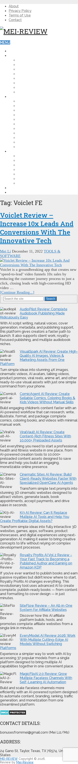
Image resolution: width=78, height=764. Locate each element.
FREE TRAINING (22, 188)
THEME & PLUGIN (32, 110)
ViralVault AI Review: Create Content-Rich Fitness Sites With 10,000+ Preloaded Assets (45, 436)
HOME (14, 51)
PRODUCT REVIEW (25, 96)
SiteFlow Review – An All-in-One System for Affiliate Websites (46, 608)
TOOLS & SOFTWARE (35, 101)
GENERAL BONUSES (34, 160)
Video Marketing (33, 78)
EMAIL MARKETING (33, 119)
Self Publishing (32, 147)
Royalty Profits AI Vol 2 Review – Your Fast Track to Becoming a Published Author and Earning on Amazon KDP (46, 561)
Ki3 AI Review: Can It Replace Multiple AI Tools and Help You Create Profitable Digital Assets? (34, 517)
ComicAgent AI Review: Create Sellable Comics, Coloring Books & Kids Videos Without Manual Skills (47, 398)
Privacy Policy (20, 11)
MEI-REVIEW (9, 759)
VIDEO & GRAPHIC (32, 106)
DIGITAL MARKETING (34, 69)
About (14, 6)
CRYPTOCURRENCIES (35, 92)
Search (50, 298)
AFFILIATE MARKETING (36, 65)
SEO (20, 83)
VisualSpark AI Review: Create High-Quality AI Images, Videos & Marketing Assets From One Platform (39, 357)
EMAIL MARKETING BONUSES (42, 169)
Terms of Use (20, 15)
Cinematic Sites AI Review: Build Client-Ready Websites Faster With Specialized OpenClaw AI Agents (48, 478)
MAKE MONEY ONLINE (35, 74)
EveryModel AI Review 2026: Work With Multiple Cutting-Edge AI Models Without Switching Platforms (37, 641)
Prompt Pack (29, 142)
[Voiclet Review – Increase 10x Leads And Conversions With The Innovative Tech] (39, 262)
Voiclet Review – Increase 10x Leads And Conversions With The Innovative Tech (36, 228)
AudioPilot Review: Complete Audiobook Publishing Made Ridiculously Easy (33, 313)
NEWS (22, 87)
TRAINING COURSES (34, 128)
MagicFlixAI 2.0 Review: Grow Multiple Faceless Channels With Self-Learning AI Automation (46, 678)
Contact (15, 20)
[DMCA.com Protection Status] (13, 714)
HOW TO (24, 60)
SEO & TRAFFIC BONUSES (39, 179)
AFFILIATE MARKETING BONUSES (45, 165)
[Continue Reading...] (17, 292)
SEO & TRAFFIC (30, 115)
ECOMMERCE (28, 124)
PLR (20, 133)
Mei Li (5, 251)
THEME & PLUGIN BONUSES (41, 156)
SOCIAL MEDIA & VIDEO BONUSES (46, 183)
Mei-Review (25, 762)
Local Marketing (34, 138)
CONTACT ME (20, 192)
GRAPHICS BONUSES (34, 174)
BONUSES (17, 151)
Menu (5, 42)
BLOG (14, 55)
